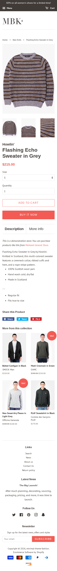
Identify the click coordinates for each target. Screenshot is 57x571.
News (28, 457)
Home (5, 40)
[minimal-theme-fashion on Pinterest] (28, 515)
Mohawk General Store (36, 245)
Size (4, 171)
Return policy (28, 470)
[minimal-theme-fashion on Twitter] (14, 515)
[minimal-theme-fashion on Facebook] (21, 515)
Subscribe (43, 539)
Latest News (28, 479)
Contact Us (28, 466)
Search (28, 453)
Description (14, 229)
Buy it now (28, 214)
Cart (52, 8)
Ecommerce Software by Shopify (28, 552)
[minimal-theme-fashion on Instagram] (36, 515)
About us (28, 461)
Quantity (7, 185)
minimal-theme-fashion (37, 548)
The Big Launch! (28, 485)
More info (36, 229)
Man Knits (17, 40)
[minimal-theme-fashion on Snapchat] (43, 515)
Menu (9, 8)
